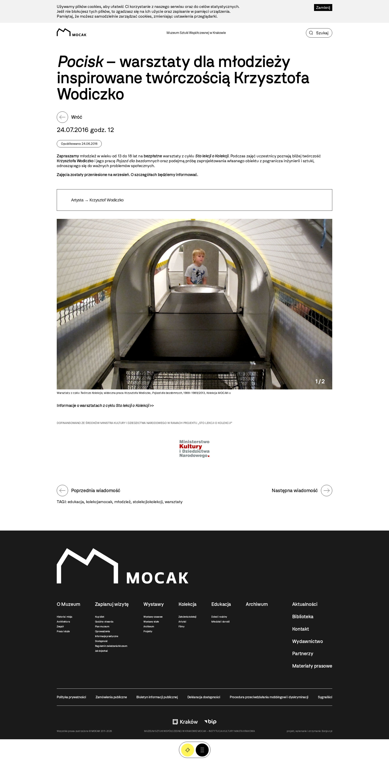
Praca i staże (63, 631)
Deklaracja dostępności (203, 697)
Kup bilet (99, 616)
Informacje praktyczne (106, 636)
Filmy (181, 626)
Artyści (182, 621)
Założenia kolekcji (187, 616)
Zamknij (323, 7)
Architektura (63, 621)
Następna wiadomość (295, 490)
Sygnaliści (325, 697)
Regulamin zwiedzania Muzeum (111, 646)
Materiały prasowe (312, 666)
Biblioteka (302, 616)
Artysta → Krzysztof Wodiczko (97, 200)
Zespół (60, 626)
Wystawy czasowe (152, 616)
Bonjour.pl (327, 731)
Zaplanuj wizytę (112, 604)
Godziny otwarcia (104, 621)
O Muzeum (68, 604)
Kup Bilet (187, 750)
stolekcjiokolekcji (148, 501)
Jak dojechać (101, 651)
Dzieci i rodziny (219, 616)
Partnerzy (302, 653)
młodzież (122, 501)
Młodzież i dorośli (220, 621)
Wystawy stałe (151, 621)
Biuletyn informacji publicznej (157, 697)
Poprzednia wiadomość (95, 490)
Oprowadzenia (102, 631)
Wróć (76, 117)
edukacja (76, 501)
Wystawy (153, 604)
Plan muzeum (102, 626)
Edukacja (221, 604)
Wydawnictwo (307, 641)
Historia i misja (64, 616)
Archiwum (148, 626)
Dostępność (101, 641)
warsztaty (174, 501)
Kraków (185, 722)
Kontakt (300, 629)
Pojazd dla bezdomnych (137, 160)
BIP (210, 722)
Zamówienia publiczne (111, 697)
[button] (202, 750)
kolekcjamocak (99, 501)
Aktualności (304, 604)
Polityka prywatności (71, 697)
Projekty (147, 631)
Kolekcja (187, 604)
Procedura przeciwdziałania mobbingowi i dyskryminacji (269, 697)
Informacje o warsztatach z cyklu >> (105, 405)
